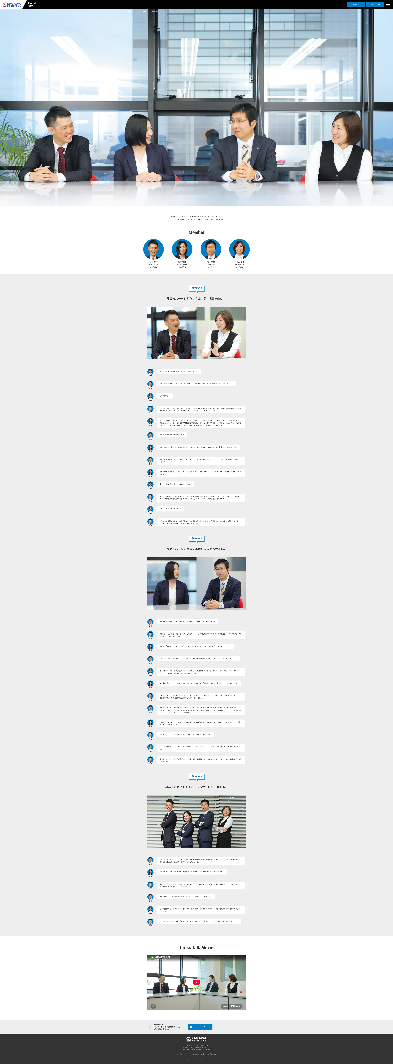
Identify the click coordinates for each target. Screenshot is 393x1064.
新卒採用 (356, 4)
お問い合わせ (212, 1054)
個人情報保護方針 (198, 1054)
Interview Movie (196, 117)
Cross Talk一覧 (200, 1027)
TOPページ (130, 12)
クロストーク (145, 12)
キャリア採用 (375, 4)
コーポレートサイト (183, 1054)
